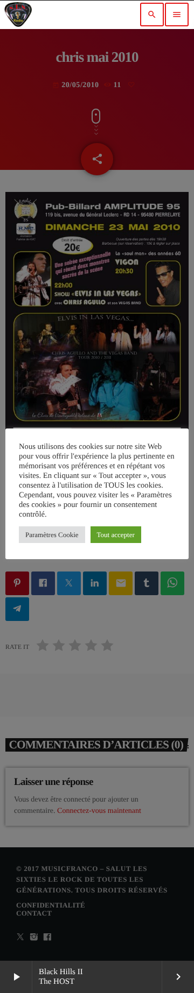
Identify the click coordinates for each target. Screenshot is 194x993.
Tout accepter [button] (116, 535)
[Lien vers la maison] (18, 14)
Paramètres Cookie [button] (52, 535)
